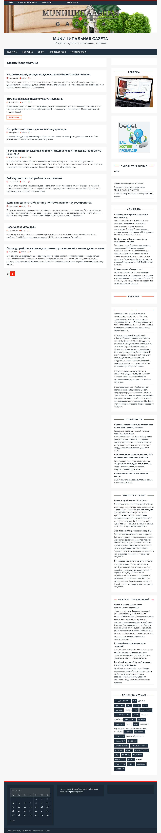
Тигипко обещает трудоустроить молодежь (35, 98)
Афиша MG (134, 209)
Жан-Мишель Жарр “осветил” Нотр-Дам (133, 531)
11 (13, 807)
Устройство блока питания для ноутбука (133, 561)
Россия (137, 705)
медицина (119, 736)
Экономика (72, 2)
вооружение (130, 719)
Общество (47, 2)
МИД (128, 705)
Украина (118, 710)
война (136, 715)
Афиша (10, 2)
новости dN (134, 419)
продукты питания (139, 746)
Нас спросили (78, 52)
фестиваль (119, 759)
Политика (12, 52)
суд (116, 755)
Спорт (41, 52)
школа (131, 764)
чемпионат (120, 764)
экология (141, 764)
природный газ (121, 746)
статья (129, 750)
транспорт (137, 755)
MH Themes (45, 831)
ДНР (134, 701)
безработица (146, 710)
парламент (120, 741)
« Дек (12, 821)
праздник (132, 741)
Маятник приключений (134, 599)
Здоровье (27, 52)
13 (25, 807)
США (145, 705)
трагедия (125, 755)
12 (19, 807)
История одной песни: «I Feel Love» (131, 501)
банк (135, 710)
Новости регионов (27, 2)
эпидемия (119, 769)
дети (136, 724)
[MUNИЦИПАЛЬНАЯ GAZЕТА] (80, 32)
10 (48, 803)
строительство (141, 750)
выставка (119, 724)
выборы (141, 719)
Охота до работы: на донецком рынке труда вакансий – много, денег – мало (55, 248)
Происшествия (58, 52)
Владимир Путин (122, 701)
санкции (119, 750)
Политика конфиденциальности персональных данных (133, 195)
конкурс (128, 731)
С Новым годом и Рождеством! (128, 269)
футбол (131, 759)
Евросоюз (119, 705)
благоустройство (122, 715)
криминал (139, 731)
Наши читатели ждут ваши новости (129, 184)
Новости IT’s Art (134, 495)
